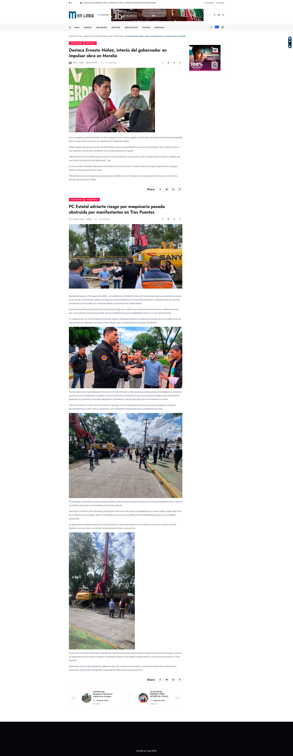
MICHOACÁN (101, 28)
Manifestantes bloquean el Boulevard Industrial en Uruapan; (102, 694)
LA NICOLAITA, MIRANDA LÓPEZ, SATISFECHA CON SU (159, 694)
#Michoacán (76, 43)
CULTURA (146, 28)
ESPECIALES (159, 28)
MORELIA (88, 28)
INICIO (77, 28)
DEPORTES (116, 28)
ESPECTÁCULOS (131, 28)
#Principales (92, 199)
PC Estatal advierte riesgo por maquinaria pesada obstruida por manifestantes (112, 3)
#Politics (90, 43)
